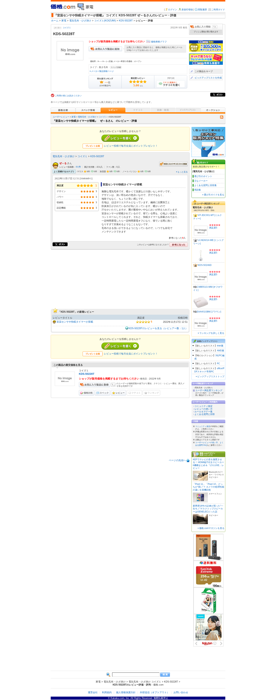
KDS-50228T (97, 156)
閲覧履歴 (202, 9)
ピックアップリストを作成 (208, 77)
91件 (78, 167)
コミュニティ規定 (204, 406)
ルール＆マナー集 (204, 411)
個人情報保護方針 (126, 692)
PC (218, 363)
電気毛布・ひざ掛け (87, 117)
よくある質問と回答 (205, 414)
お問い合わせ (180, 692)
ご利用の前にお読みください (68, 95)
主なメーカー (201, 181)
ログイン (172, 9)
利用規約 (107, 692)
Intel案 (220, 345)
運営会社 (93, 692)
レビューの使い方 (204, 409)
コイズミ (67, 27)
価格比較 (88, 392)
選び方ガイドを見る (214, 194)
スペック (104, 392)
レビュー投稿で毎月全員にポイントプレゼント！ (131, 145)
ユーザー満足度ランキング (208, 390)
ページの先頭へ (177, 460)
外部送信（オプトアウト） (154, 692)
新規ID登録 (187, 9)
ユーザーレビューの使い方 (206, 442)
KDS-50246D (205, 265)
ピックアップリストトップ (210, 376)
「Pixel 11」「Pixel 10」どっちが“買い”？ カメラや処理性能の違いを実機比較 (208, 487)
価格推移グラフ (159, 41)
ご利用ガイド (218, 9)
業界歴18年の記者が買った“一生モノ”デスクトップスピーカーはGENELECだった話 (208, 509)
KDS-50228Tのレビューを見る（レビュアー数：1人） (158, 328)
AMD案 (220, 350)
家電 (74, 117)
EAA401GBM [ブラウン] (209, 311)
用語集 (197, 190)
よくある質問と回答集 (205, 185)
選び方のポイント (203, 176)
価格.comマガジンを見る (211, 528)
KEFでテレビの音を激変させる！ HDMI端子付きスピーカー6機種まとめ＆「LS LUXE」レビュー (208, 464)
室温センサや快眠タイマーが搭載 (75, 321)
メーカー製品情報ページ (102, 71)
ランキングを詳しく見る (211, 333)
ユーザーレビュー (61, 117)
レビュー (120, 392)
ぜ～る (63, 163)
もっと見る (182, 172)
